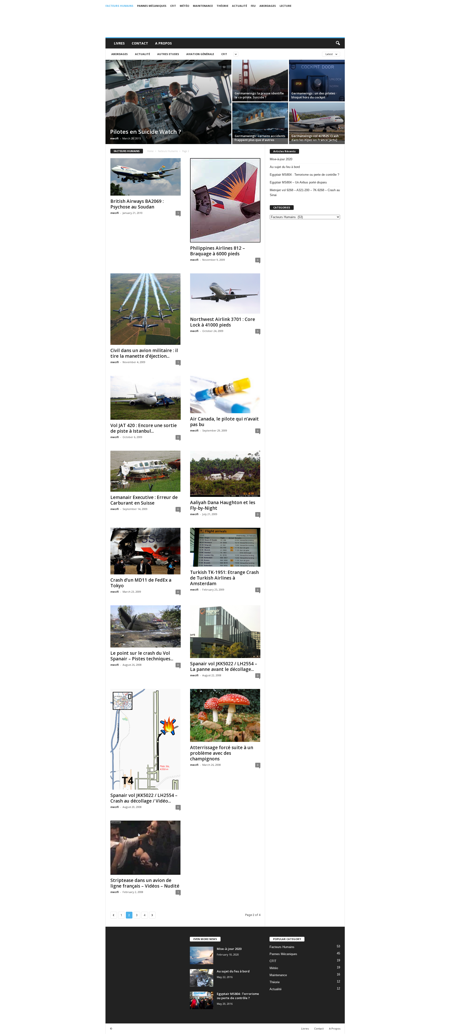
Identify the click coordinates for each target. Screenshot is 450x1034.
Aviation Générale (200, 54)
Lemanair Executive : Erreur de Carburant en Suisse (144, 500)
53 (224, 67)
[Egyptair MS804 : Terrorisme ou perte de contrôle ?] (201, 1000)
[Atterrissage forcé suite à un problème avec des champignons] (225, 715)
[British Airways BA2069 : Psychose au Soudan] (145, 177)
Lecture (285, 5)
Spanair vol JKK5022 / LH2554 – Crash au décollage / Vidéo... (143, 798)
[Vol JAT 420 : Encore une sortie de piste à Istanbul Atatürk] (145, 398)
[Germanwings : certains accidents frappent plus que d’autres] (260, 120)
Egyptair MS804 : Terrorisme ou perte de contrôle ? (304, 174)
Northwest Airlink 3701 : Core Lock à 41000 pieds (222, 322)
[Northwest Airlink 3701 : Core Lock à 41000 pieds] (225, 293)
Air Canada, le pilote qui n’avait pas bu (224, 422)
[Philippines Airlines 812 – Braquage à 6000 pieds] (225, 200)
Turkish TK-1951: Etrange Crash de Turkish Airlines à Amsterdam (224, 578)
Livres (119, 43)
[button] (338, 43)
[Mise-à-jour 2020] (201, 955)
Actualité (239, 5)
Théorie (222, 5)
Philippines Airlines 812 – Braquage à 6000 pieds (217, 251)
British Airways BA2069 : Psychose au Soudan (137, 204)
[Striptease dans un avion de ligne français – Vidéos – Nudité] (145, 848)
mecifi (114, 138)
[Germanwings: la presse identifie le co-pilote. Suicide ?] (260, 84)
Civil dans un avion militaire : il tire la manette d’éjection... (144, 353)
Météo (184, 5)
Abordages (267, 5)
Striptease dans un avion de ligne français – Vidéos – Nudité (144, 883)
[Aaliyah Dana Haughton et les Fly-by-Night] (225, 474)
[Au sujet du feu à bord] (201, 978)
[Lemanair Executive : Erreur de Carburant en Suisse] (145, 471)
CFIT (173, 5)
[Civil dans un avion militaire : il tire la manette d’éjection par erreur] (145, 309)
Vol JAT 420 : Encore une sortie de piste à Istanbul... (143, 428)
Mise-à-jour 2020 (281, 159)
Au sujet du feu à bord (285, 167)
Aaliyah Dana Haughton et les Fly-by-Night (222, 505)
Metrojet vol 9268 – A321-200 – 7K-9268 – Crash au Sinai (305, 192)
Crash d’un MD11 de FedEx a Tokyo (140, 583)
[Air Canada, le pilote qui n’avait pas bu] (225, 394)
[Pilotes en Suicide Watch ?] (168, 108)
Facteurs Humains (119, 5)
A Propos (163, 43)
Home (150, 151)
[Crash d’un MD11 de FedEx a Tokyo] (145, 551)
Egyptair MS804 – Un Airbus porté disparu (298, 182)
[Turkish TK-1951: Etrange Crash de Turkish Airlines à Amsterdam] (225, 547)
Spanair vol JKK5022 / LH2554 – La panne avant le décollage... (223, 666)
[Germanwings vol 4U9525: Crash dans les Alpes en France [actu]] (317, 121)
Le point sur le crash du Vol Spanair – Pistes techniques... (141, 656)
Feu (253, 5)
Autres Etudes (168, 54)
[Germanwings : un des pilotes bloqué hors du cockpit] (317, 81)
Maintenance (203, 5)
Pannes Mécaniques (151, 5)
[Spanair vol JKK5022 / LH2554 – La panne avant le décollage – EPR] (225, 631)
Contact (140, 43)
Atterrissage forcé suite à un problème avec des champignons (221, 753)
